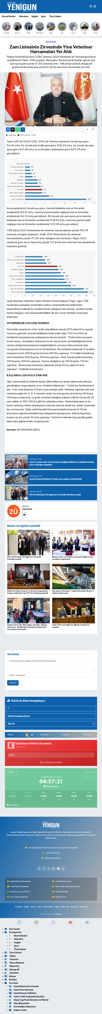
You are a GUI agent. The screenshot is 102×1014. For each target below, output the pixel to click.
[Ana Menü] (95, 6)
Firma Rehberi (16, 963)
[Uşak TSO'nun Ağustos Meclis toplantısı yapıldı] (73, 610)
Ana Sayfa (14, 929)
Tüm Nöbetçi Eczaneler (52, 762)
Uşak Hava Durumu (64, 881)
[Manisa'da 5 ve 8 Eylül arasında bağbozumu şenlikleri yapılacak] (73, 542)
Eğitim (57, 907)
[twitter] (36, 922)
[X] (44, 869)
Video (12, 956)
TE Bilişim (57, 914)
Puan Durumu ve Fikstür (20, 892)
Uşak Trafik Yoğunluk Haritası (67, 886)
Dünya (33, 907)
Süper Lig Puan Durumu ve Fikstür (31, 1000)
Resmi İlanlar (9, 16)
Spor (43, 16)
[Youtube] (58, 869)
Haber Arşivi (61, 897)
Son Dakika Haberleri (19, 897)
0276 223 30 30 (53, 853)
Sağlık (34, 16)
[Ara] (91, 6)
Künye (12, 976)
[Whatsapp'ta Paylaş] (17, 129)
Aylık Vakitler (14, 805)
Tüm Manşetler (61, 892)
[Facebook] (39, 869)
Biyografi (14, 969)
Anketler (14, 973)
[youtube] (70, 922)
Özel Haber (55, 16)
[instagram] (53, 922)
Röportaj (65, 907)
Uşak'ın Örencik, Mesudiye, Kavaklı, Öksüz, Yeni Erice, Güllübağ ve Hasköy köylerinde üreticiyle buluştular (27, 627)
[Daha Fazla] (23, 129)
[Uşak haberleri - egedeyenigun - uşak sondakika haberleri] (22, 7)
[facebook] (19, 922)
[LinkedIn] (53, 869)
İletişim (13, 979)
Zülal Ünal (12, 135)
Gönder (13, 683)
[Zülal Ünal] (13, 511)
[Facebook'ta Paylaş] (8, 129)
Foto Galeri (15, 952)
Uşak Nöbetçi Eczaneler (20, 881)
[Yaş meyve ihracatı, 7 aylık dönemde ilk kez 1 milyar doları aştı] (73, 576)
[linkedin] (87, 922)
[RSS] (63, 869)
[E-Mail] (24, 515)
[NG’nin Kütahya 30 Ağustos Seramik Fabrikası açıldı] (28, 542)
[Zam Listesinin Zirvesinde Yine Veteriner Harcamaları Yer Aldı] (51, 99)
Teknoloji (83, 907)
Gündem (23, 16)
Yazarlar (13, 959)
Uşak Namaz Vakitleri (20, 886)
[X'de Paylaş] (12, 129)
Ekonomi (51, 42)
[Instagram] (48, 869)
